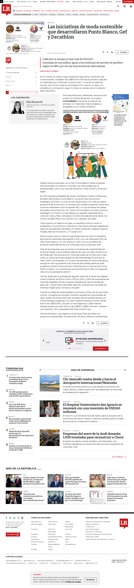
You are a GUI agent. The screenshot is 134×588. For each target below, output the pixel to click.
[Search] (118, 6)
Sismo (36, 14)
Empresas (34, 534)
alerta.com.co (78, 563)
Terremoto (43, 14)
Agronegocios (36, 521)
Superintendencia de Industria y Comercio (100, 539)
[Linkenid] (15, 518)
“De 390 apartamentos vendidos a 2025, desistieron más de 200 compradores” (21, 394)
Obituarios (51, 542)
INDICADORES (108, 11)
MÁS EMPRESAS (118, 457)
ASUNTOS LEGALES (85, 11)
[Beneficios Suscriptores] (124, 6)
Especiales (51, 534)
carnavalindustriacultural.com (16, 563)
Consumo (34, 529)
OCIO (43, 11)
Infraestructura (53, 539)
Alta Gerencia (52, 521)
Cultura (68, 491)
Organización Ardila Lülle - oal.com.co (119, 561)
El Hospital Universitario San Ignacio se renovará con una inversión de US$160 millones (92, 408)
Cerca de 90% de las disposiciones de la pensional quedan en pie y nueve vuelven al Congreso (20, 407)
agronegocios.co (29, 560)
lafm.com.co (67, 563)
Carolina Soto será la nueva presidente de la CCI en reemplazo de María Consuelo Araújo (20, 380)
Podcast (34, 544)
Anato (68, 14)
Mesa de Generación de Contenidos (98, 521)
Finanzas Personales (55, 537)
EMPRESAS (36, 11)
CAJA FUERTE (97, 11)
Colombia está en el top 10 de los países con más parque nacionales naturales (117, 497)
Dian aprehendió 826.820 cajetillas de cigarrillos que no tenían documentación (75, 481)
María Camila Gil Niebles (49, 71)
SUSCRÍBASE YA (100, 348)
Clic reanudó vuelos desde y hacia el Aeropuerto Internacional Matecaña (90, 381)
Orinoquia (61, 14)
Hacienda (12, 429)
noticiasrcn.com (55, 563)
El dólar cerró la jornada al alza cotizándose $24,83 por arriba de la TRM (20, 448)
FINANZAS (19, 11)
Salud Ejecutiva (70, 544)
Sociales (34, 549)
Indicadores (35, 539)
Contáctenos (90, 526)
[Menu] (14, 10)
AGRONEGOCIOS (65, 11)
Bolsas (11, 443)
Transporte (13, 375)
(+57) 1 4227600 (11, 527)
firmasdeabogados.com (64, 560)
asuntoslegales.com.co (13, 560)
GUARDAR (123, 52)
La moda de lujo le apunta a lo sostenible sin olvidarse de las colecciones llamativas (120, 120)
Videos (50, 549)
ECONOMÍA (28, 11)
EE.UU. (25, 475)
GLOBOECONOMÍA (52, 11)
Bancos (82, 14)
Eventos (68, 534)
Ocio (66, 542)
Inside (67, 539)
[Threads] (23, 518)
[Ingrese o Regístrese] (130, 6)
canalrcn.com (32, 563)
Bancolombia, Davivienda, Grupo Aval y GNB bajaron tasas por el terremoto (20, 421)
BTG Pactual (104, 14)
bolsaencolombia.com (82, 560)
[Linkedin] (112, 52)
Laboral (12, 402)
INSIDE (116, 11)
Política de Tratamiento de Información (99, 534)
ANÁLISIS (75, 11)
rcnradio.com (43, 563)
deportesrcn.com (92, 563)
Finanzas (34, 537)
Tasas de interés (92, 14)
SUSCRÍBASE (128, 2)
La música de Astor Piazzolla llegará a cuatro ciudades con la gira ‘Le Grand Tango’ (74, 497)
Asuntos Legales (36, 524)
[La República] (6, 10)
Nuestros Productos (92, 524)
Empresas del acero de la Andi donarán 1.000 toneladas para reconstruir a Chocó (93, 435)
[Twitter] (107, 52)
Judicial (26, 491)
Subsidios (52, 14)
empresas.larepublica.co (45, 560)
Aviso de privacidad (92, 529)
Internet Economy (37, 542)
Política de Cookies (73, 582)
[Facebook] (103, 52)
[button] (43, 341)
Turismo (75, 14)
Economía (68, 529)
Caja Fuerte (52, 524)
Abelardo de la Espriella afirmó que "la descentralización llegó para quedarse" (21, 434)
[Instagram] (19, 518)
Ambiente (110, 491)
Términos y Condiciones (94, 532)
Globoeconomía (70, 537)
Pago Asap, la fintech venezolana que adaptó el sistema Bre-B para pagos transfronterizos (117, 481)
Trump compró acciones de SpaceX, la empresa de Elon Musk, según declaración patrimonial (33, 481)
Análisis (67, 521)
